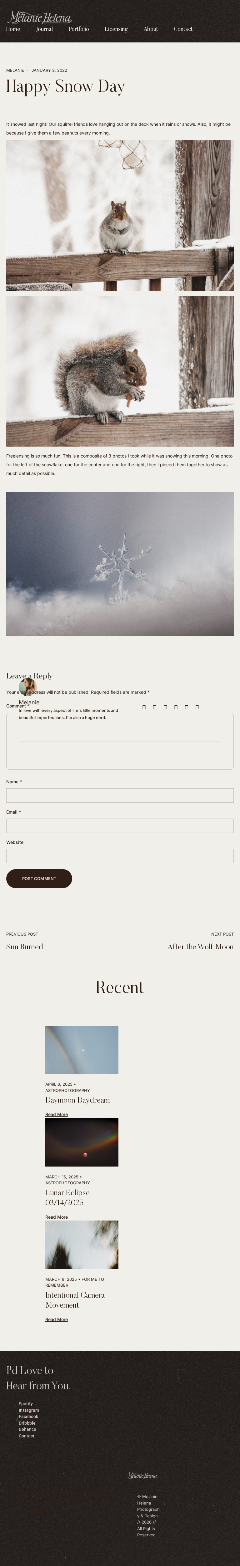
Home (13, 29)
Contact (183, 29)
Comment (17, 705)
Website (14, 842)
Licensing (116, 29)
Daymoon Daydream (77, 1101)
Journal (44, 29)
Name (14, 781)
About (150, 29)
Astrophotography (67, 1090)
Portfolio (78, 29)
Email (13, 812)
